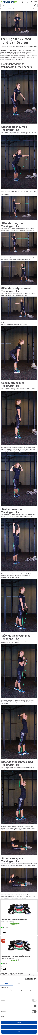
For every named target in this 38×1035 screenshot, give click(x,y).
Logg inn (27, 2)
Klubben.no (3, 9)
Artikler (10, 9)
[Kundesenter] (23, 2)
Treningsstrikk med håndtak (27, 9)
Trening (15, 9)
